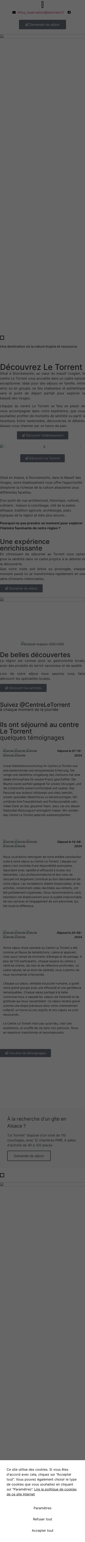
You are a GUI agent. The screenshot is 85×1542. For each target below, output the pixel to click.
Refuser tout (42, 1519)
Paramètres (42, 1508)
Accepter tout (42, 1530)
